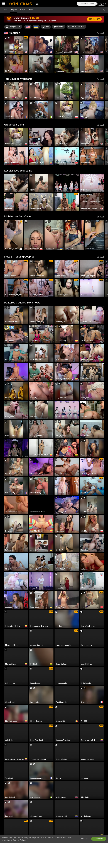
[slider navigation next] (102, 54)
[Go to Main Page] (20, 3)
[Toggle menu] (3, 3)
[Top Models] (37, 3)
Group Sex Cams (14, 124)
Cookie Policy (19, 840)
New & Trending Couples (19, 256)
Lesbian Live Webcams (18, 170)
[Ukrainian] (36, 27)
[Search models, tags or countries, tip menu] (104, 10)
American (14, 32)
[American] (27, 27)
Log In (101, 4)
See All (100, 33)
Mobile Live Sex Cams (17, 216)
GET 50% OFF (94, 19)
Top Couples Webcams (18, 78)
